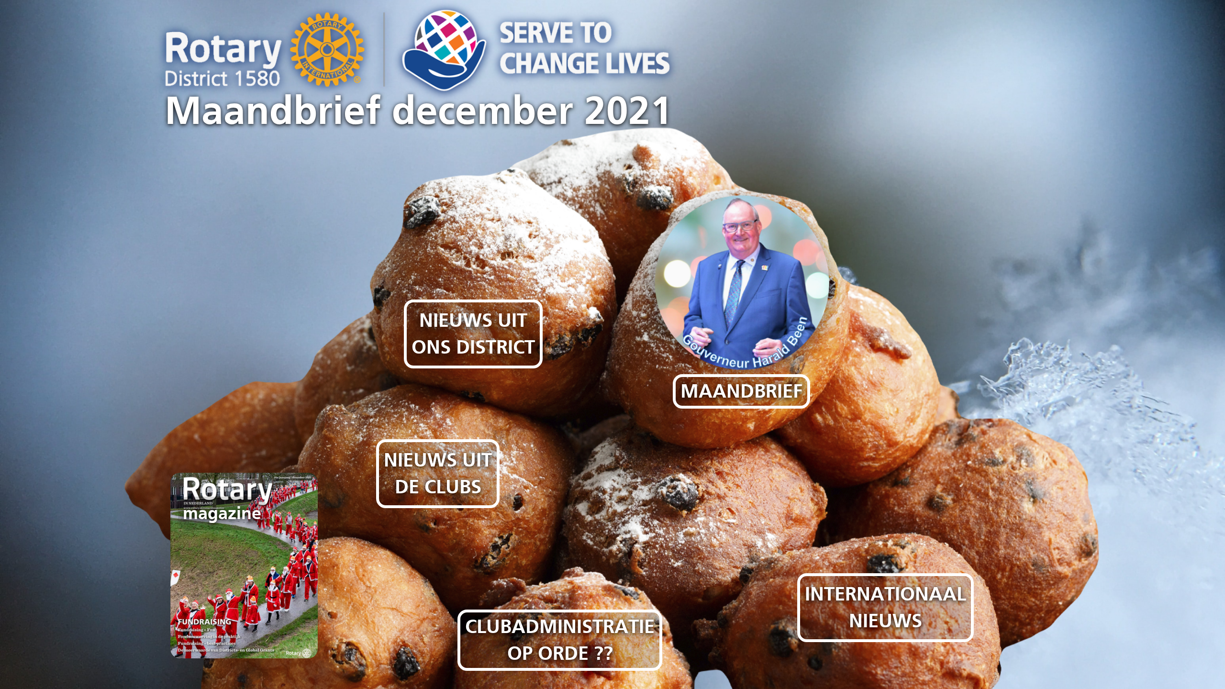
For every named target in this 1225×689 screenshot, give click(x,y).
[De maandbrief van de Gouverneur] (730, 290)
